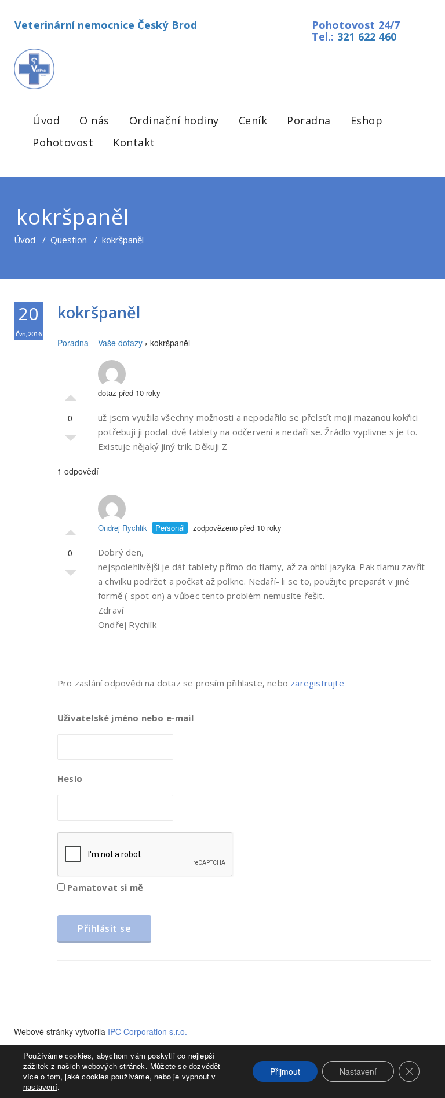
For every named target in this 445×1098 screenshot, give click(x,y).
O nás (94, 120)
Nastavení (358, 1071)
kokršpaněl (98, 312)
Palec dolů (70, 441)
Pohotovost (62, 142)
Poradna (309, 120)
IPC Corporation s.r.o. (147, 1031)
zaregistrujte (317, 683)
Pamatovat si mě (104, 887)
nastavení (40, 1087)
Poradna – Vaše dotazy (100, 342)
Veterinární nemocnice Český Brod (105, 25)
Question (68, 239)
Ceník (253, 120)
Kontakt (134, 142)
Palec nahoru (70, 395)
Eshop (367, 120)
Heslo (69, 778)
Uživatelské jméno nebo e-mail (125, 718)
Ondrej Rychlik (122, 527)
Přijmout (285, 1071)
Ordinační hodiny (174, 120)
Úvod (46, 120)
